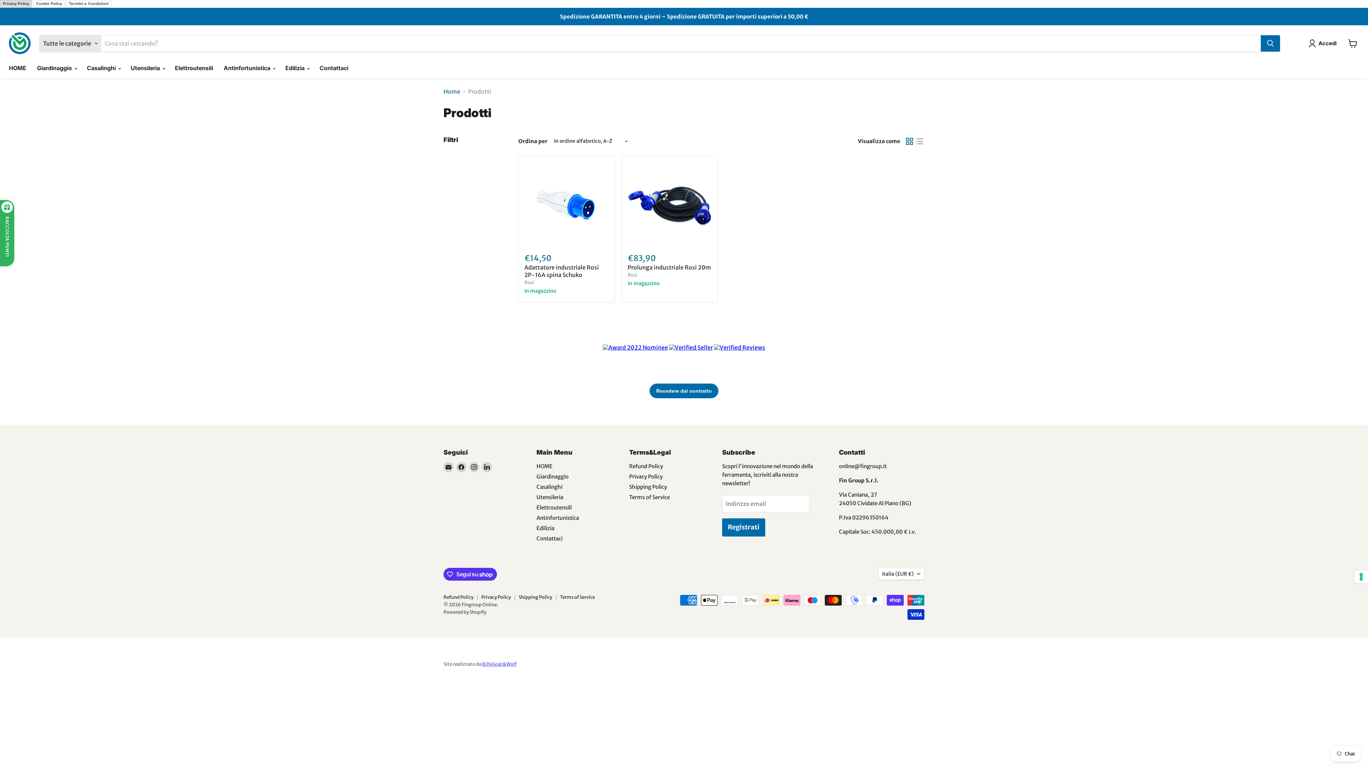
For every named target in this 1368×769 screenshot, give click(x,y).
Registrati (744, 527)
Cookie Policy (49, 3)
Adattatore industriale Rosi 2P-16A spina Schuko (561, 271)
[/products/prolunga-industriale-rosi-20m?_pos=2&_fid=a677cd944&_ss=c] (670, 204)
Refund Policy (646, 466)
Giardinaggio (55, 68)
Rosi (529, 282)
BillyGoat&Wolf (499, 664)
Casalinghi (102, 68)
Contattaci (334, 68)
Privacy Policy (16, 3)
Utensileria (146, 68)
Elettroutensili (194, 68)
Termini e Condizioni (89, 3)
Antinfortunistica (248, 68)
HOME (17, 68)
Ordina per (533, 141)
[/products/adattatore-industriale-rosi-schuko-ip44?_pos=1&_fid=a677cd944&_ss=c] (566, 204)
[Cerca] (1270, 43)
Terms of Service (649, 497)
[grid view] (909, 141)
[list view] (919, 141)
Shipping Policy (648, 486)
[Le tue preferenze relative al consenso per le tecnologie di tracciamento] (1361, 577)
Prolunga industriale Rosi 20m (669, 267)
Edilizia (295, 68)
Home (452, 91)
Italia (898, 574)
